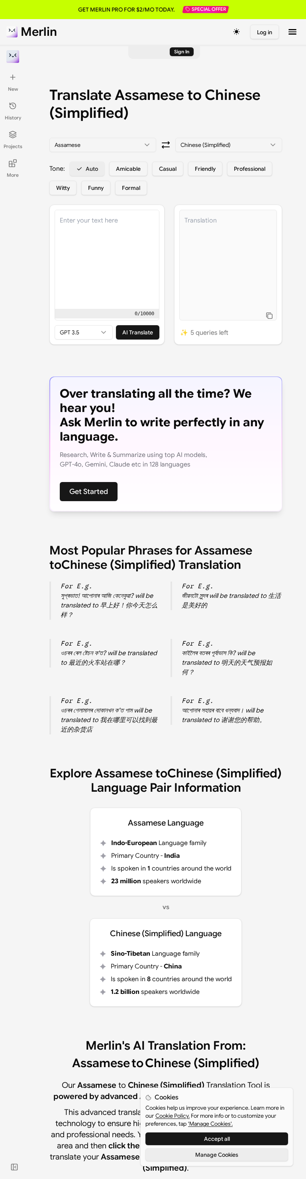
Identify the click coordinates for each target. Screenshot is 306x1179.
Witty (63, 187)
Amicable (128, 168)
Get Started (88, 491)
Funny (96, 187)
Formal (131, 187)
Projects (13, 146)
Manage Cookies (216, 1154)
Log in (264, 32)
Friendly (205, 168)
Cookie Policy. (172, 1115)
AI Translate (137, 332)
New (13, 89)
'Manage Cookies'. (210, 1123)
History (13, 118)
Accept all (217, 1138)
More (13, 175)
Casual (168, 168)
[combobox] (102, 145)
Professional (249, 168)
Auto (92, 168)
